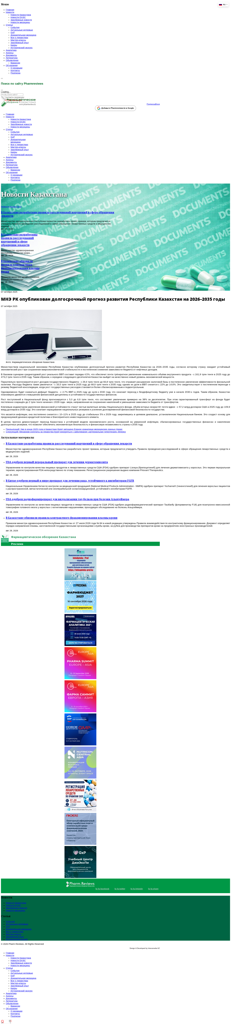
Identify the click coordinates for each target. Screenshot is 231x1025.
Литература (11, 58)
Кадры (14, 45)
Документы (11, 55)
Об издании (12, 65)
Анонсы (9, 53)
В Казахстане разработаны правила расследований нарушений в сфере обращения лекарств (19, 240)
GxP (13, 32)
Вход (157, 104)
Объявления (12, 60)
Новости (10, 12)
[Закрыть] (2, 90)
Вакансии (15, 63)
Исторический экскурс (22, 48)
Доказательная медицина (23, 35)
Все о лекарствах (19, 37)
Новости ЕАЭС (18, 17)
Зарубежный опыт (20, 42)
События (15, 27)
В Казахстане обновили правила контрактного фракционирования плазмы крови (20, 266)
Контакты (15, 70)
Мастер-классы (18, 40)
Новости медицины (20, 22)
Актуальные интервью (22, 30)
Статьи (9, 25)
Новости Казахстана (21, 15)
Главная (10, 10)
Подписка (15, 73)
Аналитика (11, 50)
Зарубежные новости (21, 20)
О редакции (16, 68)
